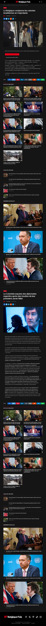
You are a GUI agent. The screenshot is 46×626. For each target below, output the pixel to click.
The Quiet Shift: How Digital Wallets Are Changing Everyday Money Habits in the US (24, 179)
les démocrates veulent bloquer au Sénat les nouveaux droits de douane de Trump (32, 99)
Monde (5, 7)
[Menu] (4, 2)
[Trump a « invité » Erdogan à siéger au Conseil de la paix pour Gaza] (12, 155)
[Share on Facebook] (4, 19)
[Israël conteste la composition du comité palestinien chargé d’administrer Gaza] (12, 123)
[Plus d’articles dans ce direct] (12, 54)
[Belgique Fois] (23, 2)
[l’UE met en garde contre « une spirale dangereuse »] (33, 107)
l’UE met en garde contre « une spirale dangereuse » (32, 114)
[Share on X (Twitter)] (6, 19)
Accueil (4, 5)
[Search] (39, 2)
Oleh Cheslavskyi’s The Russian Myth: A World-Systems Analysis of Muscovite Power (25, 173)
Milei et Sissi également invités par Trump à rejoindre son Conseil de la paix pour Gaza (12, 146)
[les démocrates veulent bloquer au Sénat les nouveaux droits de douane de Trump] (33, 91)
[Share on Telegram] (13, 19)
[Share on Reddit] (11, 19)
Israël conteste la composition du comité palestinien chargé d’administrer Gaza (12, 131)
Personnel (8, 15)
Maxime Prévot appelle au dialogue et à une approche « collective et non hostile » (23, 254)
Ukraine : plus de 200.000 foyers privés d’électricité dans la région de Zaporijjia (11, 99)
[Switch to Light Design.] (41, 1)
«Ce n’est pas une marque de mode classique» (17, 189)
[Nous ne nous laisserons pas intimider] (33, 123)
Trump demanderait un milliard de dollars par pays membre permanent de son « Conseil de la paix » (12, 115)
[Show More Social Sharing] (15, 19)
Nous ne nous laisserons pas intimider (32, 130)
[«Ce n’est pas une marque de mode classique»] (5, 190)
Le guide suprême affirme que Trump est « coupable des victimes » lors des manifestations (32, 147)
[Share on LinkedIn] (9, 19)
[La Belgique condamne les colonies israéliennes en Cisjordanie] (23, 34)
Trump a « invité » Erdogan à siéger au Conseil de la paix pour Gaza (11, 163)
